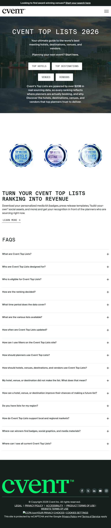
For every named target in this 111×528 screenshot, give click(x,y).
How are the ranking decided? (19, 292)
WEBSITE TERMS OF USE (54, 508)
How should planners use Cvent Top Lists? (26, 355)
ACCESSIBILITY (54, 505)
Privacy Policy (69, 516)
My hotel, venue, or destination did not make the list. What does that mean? (44, 380)
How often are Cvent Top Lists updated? (24, 330)
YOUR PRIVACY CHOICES (50, 512)
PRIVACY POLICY (34, 505)
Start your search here (78, 3)
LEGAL (18, 505)
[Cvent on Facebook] (82, 490)
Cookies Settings (77, 512)
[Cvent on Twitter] (88, 490)
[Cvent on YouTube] (100, 490)
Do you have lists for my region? (20, 406)
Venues (46, 77)
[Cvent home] (13, 11)
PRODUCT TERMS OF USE (80, 505)
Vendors (64, 77)
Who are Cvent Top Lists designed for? (24, 267)
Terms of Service (91, 516)
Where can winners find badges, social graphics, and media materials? (41, 431)
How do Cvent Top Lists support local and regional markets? (35, 418)
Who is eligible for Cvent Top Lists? (21, 279)
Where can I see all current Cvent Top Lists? (26, 444)
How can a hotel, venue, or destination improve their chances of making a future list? (49, 393)
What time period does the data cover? (24, 305)
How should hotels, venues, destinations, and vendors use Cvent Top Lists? (44, 368)
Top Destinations (66, 66)
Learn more (10, 220)
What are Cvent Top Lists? (16, 254)
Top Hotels (39, 66)
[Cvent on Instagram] (106, 490)
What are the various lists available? (22, 317)
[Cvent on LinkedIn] (94, 490)
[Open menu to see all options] (106, 11)
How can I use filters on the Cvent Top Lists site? (29, 343)
